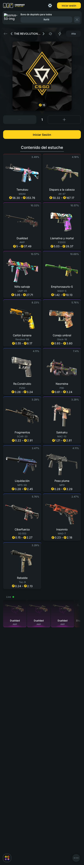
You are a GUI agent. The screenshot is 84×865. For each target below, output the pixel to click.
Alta (73, 33)
